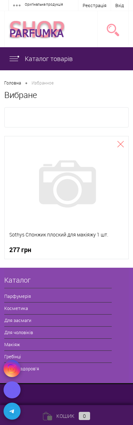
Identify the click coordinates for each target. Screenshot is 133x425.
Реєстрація (94, 5)
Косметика (16, 308)
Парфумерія (17, 296)
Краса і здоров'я (21, 368)
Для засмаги (17, 320)
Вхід (119, 5)
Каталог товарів (48, 58)
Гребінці (12, 356)
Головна (12, 83)
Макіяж (12, 344)
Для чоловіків (18, 332)
